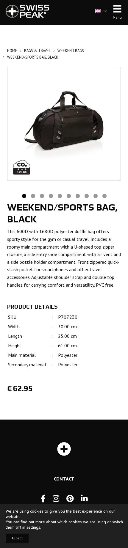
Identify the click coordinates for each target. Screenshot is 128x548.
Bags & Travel (37, 50)
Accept (17, 538)
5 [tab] (60, 195)
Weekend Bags (70, 50)
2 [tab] (33, 195)
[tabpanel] (64, 123)
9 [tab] (95, 195)
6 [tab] (68, 195)
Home (12, 50)
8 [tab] (86, 195)
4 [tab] (51, 195)
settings (33, 527)
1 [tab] (24, 195)
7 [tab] (77, 195)
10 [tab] (104, 195)
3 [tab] (42, 195)
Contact (64, 479)
